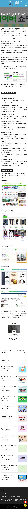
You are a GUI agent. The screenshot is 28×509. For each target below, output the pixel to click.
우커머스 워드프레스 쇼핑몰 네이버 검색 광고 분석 (8, 446)
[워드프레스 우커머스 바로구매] (22, 418)
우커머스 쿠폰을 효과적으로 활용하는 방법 (9, 427)
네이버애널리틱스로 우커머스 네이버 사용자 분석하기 (9, 466)
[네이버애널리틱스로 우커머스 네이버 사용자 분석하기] (22, 468)
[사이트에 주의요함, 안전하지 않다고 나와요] (22, 389)
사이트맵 (14, 506)
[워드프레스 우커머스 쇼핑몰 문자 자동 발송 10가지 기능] (22, 369)
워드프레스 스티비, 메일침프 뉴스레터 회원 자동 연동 (7, 476)
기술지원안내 (19, 504)
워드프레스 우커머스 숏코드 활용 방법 (8, 456)
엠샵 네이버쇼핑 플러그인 (14, 338)
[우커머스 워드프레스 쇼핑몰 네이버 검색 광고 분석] (22, 448)
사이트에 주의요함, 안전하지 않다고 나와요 (9, 387)
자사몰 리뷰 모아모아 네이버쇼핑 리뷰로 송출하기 (8, 397)
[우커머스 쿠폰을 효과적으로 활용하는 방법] (22, 428)
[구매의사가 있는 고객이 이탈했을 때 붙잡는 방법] (22, 438)
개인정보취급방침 (8, 504)
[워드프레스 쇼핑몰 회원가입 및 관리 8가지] (22, 379)
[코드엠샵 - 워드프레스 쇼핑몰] (14, 4)
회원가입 (17, 1)
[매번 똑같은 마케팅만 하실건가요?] (22, 408)
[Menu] (2, 4)
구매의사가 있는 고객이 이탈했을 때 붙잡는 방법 (9, 437)
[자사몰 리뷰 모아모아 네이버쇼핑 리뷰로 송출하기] (22, 399)
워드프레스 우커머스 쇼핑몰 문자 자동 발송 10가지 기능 (8, 367)
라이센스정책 (24, 504)
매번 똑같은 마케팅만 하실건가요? (9, 406)
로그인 (13, 1)
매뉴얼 (21, 1)
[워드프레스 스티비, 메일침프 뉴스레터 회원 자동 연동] (22, 478)
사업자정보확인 (13, 504)
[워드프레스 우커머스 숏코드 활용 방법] (22, 458)
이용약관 (3, 504)
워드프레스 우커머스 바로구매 (7, 416)
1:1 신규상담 (8, 1)
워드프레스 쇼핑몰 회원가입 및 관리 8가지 (9, 377)
